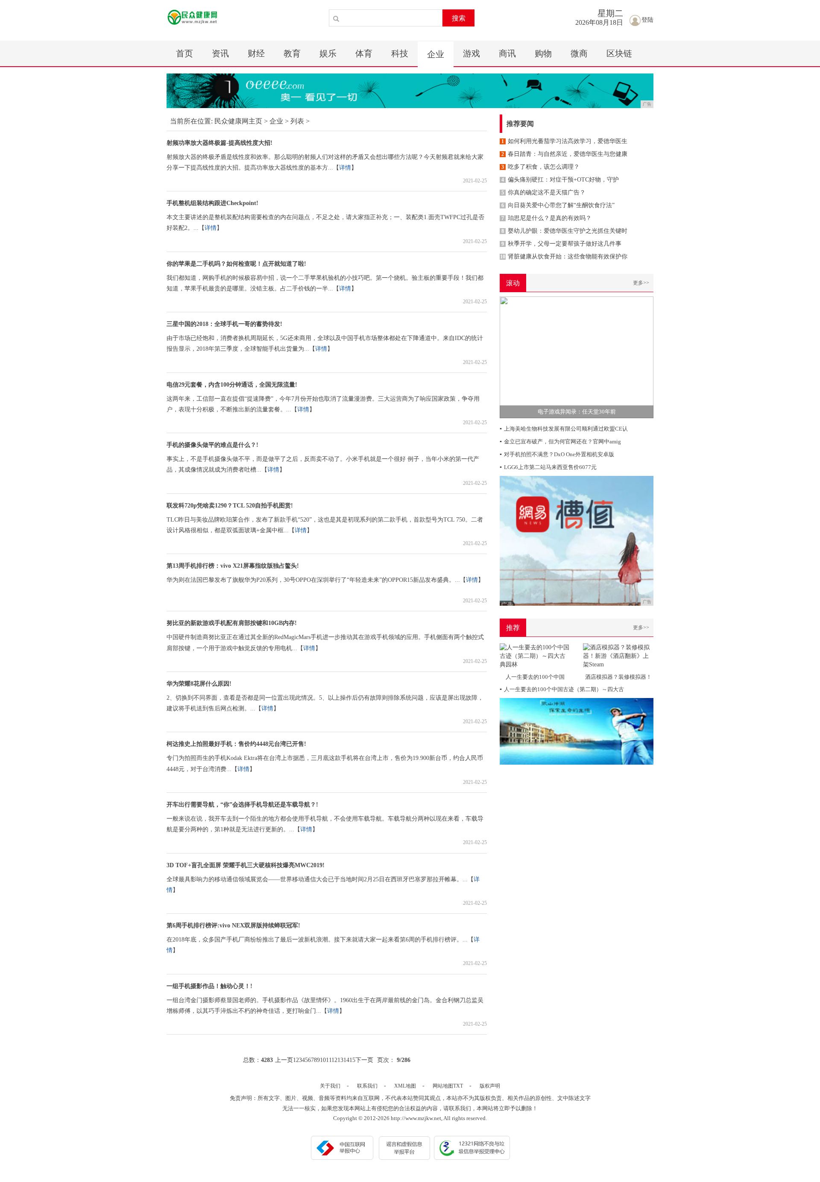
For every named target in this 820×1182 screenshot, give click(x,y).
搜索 (459, 18)
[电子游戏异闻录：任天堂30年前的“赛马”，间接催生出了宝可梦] (576, 357)
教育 (292, 53)
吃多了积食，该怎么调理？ (540, 167)
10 (323, 1060)
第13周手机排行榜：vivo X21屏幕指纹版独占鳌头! (233, 566)
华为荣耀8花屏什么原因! (199, 683)
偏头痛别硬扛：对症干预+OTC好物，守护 (560, 179)
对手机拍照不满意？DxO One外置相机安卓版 (557, 454)
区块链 (619, 53)
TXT (458, 1086)
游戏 (471, 53)
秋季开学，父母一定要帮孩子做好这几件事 (561, 244)
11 (328, 1060)
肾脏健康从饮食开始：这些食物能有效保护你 (563, 256)
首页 (184, 53)
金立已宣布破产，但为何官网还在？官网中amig (560, 441)
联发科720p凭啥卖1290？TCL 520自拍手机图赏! (230, 505)
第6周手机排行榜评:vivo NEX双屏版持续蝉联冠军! (233, 925)
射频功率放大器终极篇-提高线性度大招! (219, 143)
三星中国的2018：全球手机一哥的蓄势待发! (224, 324)
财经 (256, 53)
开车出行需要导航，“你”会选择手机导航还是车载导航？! (242, 804)
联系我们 (367, 1086)
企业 (435, 54)
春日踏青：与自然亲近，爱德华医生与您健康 (564, 154)
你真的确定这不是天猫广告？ (543, 192)
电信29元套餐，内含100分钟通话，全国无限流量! (232, 384)
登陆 (647, 20)
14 (346, 1060)
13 (340, 1060)
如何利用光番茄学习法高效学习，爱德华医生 (564, 141)
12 (334, 1060)
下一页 (364, 1060)
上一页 (284, 1060)
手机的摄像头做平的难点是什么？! (212, 445)
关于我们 (330, 1086)
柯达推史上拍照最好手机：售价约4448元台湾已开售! (236, 744)
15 (352, 1060)
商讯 (507, 53)
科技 (399, 53)
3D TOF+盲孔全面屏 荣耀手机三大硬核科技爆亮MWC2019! (246, 865)
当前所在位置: (191, 121)
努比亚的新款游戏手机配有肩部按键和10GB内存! (232, 623)
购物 (543, 53)
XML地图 (405, 1086)
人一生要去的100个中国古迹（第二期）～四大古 (562, 689)
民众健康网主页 (238, 121)
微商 (579, 53)
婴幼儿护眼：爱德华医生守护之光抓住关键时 (564, 231)
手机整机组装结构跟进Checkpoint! (212, 203)
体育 (363, 53)
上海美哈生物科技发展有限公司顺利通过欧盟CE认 (564, 428)
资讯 (220, 53)
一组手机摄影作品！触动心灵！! (209, 986)
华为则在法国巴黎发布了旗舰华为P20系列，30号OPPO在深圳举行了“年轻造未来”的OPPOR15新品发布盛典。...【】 (325, 580)
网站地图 (443, 1086)
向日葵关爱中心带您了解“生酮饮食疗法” (558, 205)
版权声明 (490, 1086)
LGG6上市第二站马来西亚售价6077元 (548, 467)
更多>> (641, 283)
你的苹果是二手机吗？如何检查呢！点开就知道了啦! (236, 264)
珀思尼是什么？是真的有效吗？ (546, 218)
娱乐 (328, 53)
